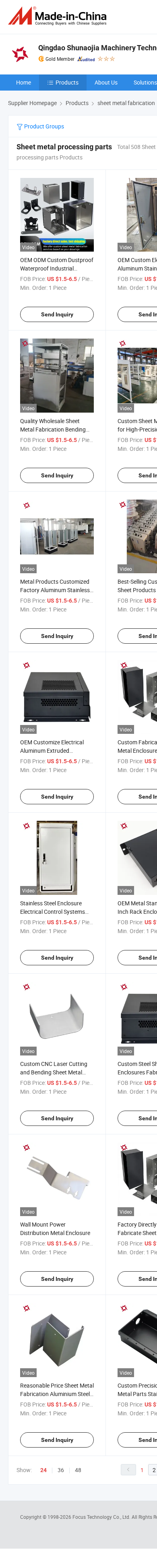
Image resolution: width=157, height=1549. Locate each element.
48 (78, 1470)
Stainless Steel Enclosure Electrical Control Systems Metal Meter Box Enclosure (53, 911)
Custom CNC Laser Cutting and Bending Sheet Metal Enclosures (53, 1072)
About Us (106, 82)
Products (67, 82)
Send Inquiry (57, 314)
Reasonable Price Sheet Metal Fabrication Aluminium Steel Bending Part (57, 1394)
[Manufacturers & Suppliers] (58, 15)
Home (23, 82)
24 (43, 1470)
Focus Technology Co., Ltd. (102, 1517)
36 (61, 1470)
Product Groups (43, 126)
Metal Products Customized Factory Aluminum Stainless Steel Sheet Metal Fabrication (56, 590)
